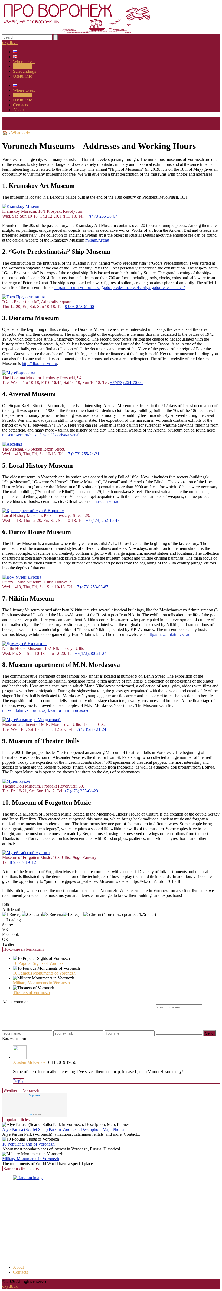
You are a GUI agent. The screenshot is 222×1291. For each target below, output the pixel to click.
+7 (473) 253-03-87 (91, 587)
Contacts (20, 105)
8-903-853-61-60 (79, 306)
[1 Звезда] (12, 914)
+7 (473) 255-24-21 (82, 454)
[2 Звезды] (32, 914)
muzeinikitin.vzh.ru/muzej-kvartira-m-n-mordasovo (45, 710)
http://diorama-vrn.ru (39, 363)
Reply (18, 1081)
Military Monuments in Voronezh (41, 983)
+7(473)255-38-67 (101, 216)
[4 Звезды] (73, 914)
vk (15, 42)
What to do (22, 66)
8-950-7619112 (23, 862)
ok (4, 42)
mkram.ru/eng (97, 240)
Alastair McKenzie (29, 1062)
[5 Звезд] (92, 914)
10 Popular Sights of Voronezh (39, 963)
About (18, 109)
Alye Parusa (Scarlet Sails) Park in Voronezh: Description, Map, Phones (63, 1129)
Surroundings (24, 71)
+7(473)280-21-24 (90, 653)
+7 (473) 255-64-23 (81, 791)
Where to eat (24, 61)
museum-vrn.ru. (106, 501)
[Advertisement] (111, 1223)
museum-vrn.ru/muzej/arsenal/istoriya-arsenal (40, 435)
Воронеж (35, 1095)
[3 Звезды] (52, 914)
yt (8, 42)
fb (11, 42)
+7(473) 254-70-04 (126, 382)
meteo (35, 1114)
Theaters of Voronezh (31, 992)
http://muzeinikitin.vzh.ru (169, 634)
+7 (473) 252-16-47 (102, 520)
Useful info (22, 76)
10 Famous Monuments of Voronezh (44, 973)
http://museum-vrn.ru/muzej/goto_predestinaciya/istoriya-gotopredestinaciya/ (119, 287)
